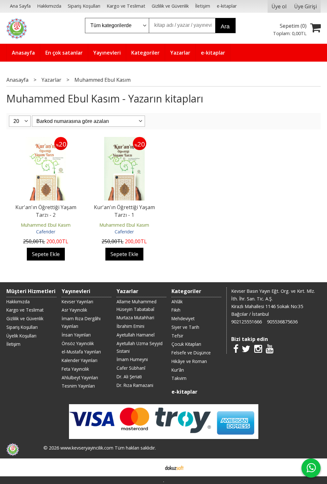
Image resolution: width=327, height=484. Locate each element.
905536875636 (282, 322)
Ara (225, 26)
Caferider (45, 232)
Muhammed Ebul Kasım (46, 225)
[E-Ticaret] (174, 467)
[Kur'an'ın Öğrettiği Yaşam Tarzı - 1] (124, 140)
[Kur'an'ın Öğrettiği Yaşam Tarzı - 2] (46, 140)
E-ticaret (153, 467)
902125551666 (246, 322)
